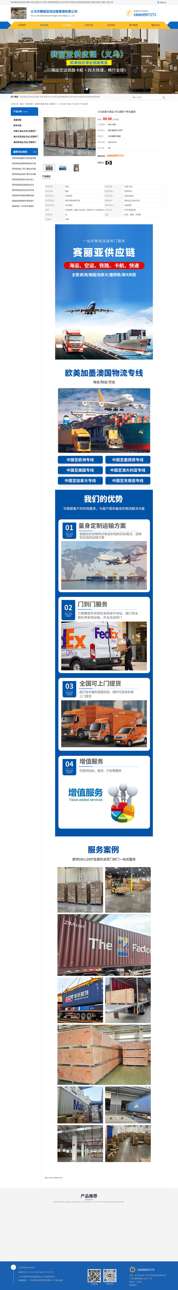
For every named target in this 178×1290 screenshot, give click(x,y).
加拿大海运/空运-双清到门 (45, 104)
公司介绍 (89, 25)
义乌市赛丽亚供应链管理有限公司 (31, 1277)
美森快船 (17, 120)
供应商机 (44, 25)
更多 (35, 152)
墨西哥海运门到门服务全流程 (24, 169)
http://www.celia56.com (53, 1178)
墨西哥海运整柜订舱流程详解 (24, 158)
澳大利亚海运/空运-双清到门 (26, 137)
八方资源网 (32, 1280)
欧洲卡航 (17, 125)
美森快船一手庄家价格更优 (23, 206)
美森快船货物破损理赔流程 (23, 195)
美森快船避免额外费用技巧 (23, 201)
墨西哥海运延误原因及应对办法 (24, 185)
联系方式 (155, 25)
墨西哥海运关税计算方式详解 (24, 174)
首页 (22, 104)
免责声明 (41, 1280)
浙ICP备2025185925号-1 (45, 1272)
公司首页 (22, 25)
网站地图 (59, 1280)
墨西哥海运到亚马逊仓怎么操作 (24, 179)
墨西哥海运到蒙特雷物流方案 (24, 164)
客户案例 (133, 25)
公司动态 (111, 25)
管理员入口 (50, 1280)
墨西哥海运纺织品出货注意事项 (24, 190)
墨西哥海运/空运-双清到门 (25, 142)
